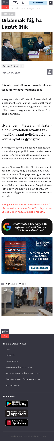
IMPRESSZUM (12, 361)
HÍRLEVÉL (10, 355)
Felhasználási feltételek (19, 367)
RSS (8, 349)
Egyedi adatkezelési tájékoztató (23, 373)
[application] (27, 301)
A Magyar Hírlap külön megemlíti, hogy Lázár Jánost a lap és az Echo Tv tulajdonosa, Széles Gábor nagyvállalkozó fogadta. (27, 208)
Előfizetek (38, 2)
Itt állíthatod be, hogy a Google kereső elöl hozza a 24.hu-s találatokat (30, 227)
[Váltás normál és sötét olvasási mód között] (23, 3)
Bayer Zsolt (35, 8)
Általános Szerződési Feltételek (23, 379)
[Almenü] (15, 2)
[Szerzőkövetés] (22, 66)
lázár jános (19, 8)
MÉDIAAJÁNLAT (13, 385)
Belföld (8, 14)
